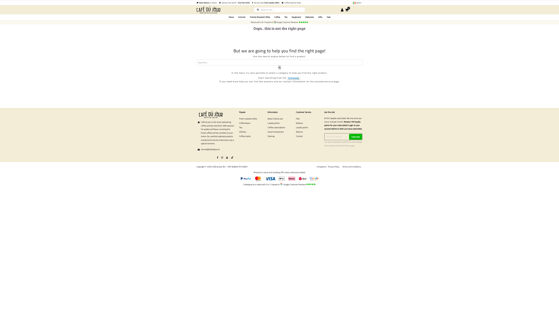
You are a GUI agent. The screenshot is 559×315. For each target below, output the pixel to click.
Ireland (358, 2)
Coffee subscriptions (276, 127)
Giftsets (242, 131)
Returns (299, 131)
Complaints (321, 166)
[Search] (258, 9)
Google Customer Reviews (287, 22)
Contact (299, 136)
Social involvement (276, 131)
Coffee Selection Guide (292, 2)
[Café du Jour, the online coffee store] (223, 9)
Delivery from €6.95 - (235, 2)
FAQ (297, 118)
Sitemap (271, 136)
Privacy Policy (329, 145)
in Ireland (208, 2)
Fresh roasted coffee (248, 118)
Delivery (299, 123)
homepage (293, 77)
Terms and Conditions (351, 166)
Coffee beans (245, 123)
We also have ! (266, 2)
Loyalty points (274, 123)
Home (231, 17)
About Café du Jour (275, 118)
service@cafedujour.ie (210, 149)
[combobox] (279, 9)
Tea (240, 127)
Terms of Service (344, 145)
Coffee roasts (245, 136)
